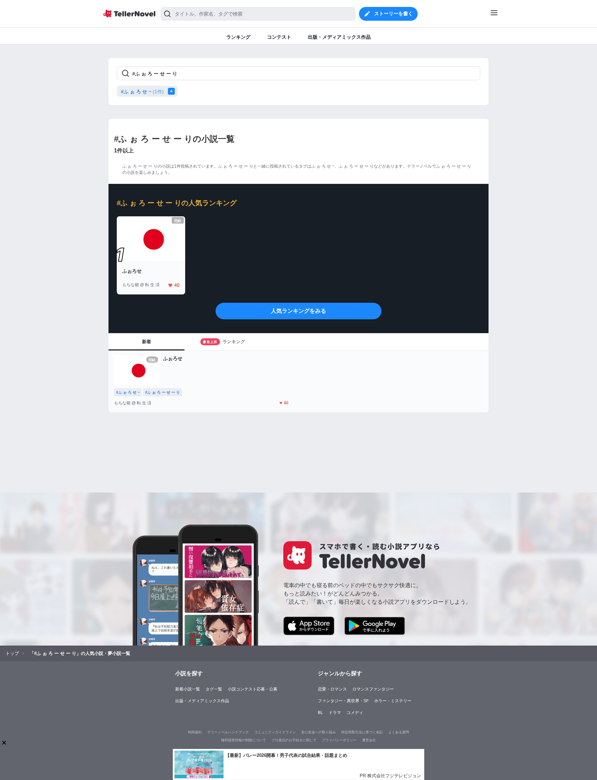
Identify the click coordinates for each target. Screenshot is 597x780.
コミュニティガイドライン (275, 732)
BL (320, 712)
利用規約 (195, 732)
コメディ (355, 712)
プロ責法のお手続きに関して (294, 740)
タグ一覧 (214, 689)
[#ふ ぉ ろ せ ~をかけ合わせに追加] (173, 91)
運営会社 (369, 740)
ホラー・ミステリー (392, 700)
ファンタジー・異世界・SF (343, 700)
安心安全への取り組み (318, 732)
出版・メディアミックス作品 (202, 700)
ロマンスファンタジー (373, 689)
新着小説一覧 (187, 689)
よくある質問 (398, 732)
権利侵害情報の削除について (243, 740)
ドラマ (335, 712)
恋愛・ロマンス (332, 689)
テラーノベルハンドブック (228, 732)
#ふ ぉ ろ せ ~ (142, 91)
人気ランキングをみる (298, 311)
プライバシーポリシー (339, 740)
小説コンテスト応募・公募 (252, 689)
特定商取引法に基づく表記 (362, 732)
